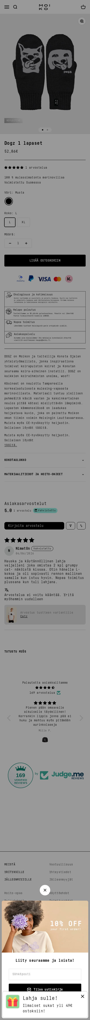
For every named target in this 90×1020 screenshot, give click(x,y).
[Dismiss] (82, 997)
